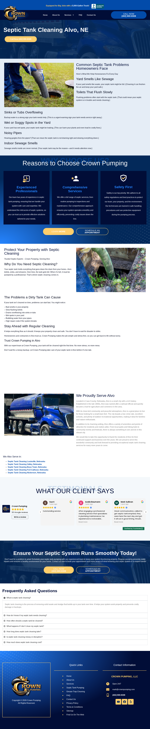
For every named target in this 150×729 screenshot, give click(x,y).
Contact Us (91, 15)
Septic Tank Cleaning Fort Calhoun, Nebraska (28, 470)
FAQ (80, 15)
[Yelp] (131, 702)
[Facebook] (124, 702)
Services (67, 15)
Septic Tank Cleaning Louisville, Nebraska (26, 461)
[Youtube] (118, 702)
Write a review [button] (20, 517)
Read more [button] (47, 522)
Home (45, 15)
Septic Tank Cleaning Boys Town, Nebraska (27, 467)
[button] (146, 512)
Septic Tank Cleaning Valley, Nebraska (25, 464)
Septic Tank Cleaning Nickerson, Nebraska (27, 473)
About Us (56, 15)
